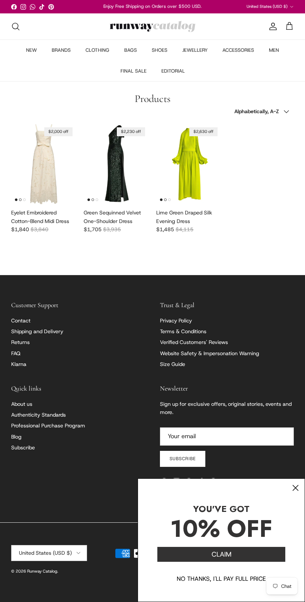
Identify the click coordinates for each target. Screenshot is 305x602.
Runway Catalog (42, 571)
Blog (16, 436)
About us (21, 404)
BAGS (130, 50)
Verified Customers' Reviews (194, 342)
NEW (31, 50)
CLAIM (221, 554)
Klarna (18, 364)
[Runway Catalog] (152, 26)
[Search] (15, 26)
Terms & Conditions (183, 331)
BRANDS (61, 50)
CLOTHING (97, 50)
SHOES (159, 50)
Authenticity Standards (38, 414)
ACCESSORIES (238, 50)
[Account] (271, 26)
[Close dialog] (295, 487)
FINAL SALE (134, 71)
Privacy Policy (176, 320)
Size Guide (172, 364)
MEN (274, 50)
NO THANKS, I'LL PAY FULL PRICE (221, 579)
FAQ (15, 353)
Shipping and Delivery (37, 331)
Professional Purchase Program (48, 425)
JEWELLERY (195, 50)
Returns (20, 342)
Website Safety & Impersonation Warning (209, 353)
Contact (20, 320)
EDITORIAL (173, 71)
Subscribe (23, 447)
